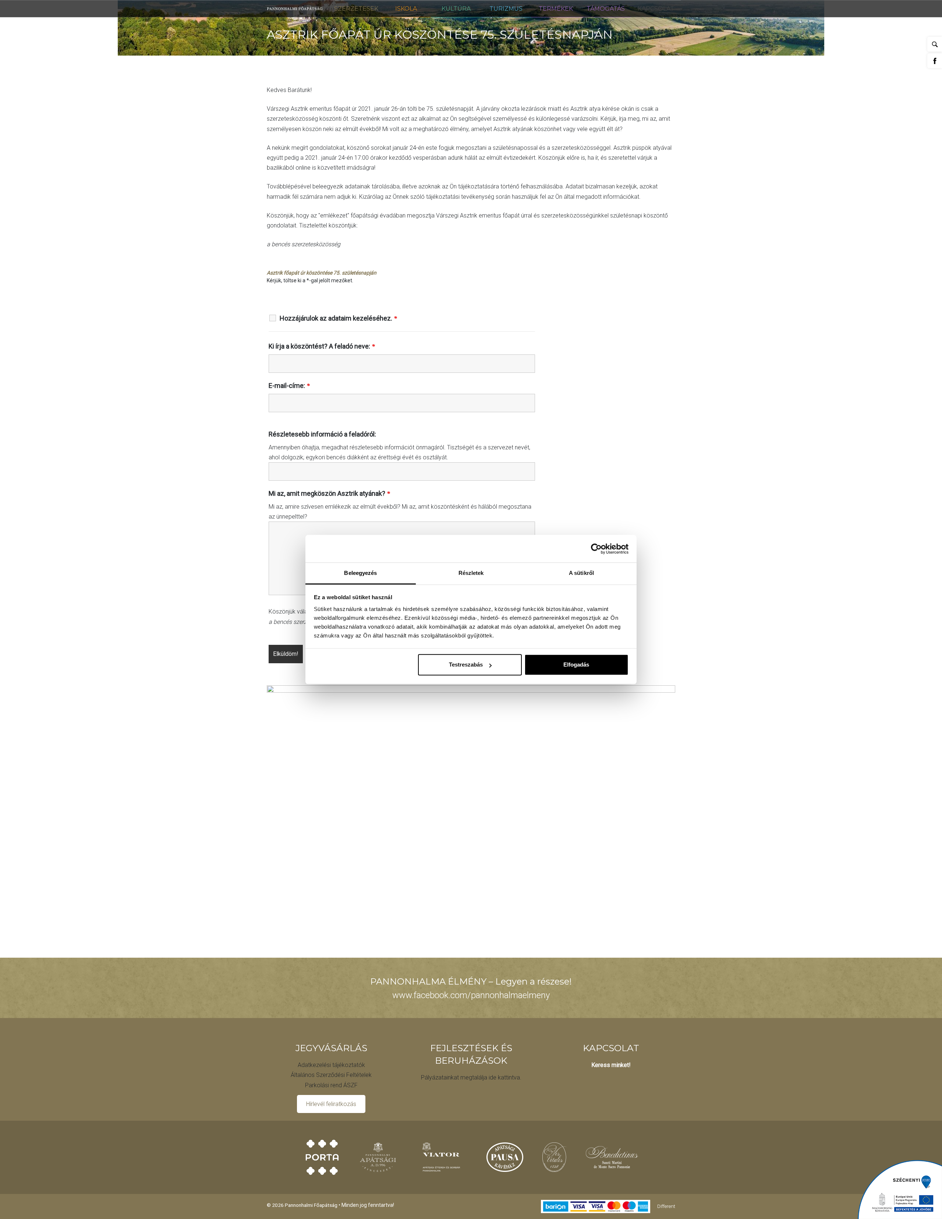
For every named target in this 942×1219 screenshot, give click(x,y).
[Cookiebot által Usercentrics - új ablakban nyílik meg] (596, 548)
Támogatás (606, 8)
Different (666, 1206)
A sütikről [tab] (581, 573)
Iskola (406, 8)
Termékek (556, 8)
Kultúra (456, 8)
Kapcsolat (656, 8)
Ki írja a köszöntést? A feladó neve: (322, 346)
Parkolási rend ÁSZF (331, 1085)
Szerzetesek (356, 8)
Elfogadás (576, 664)
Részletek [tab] (471, 573)
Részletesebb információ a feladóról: (322, 434)
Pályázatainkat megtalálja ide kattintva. (471, 1077)
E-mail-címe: (289, 385)
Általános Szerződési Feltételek (331, 1074)
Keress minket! (611, 1064)
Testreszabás (466, 664)
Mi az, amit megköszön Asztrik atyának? (329, 493)
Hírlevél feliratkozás (331, 1103)
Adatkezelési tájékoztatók (331, 1064)
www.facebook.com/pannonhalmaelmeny (471, 995)
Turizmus (506, 8)
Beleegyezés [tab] (360, 573)
